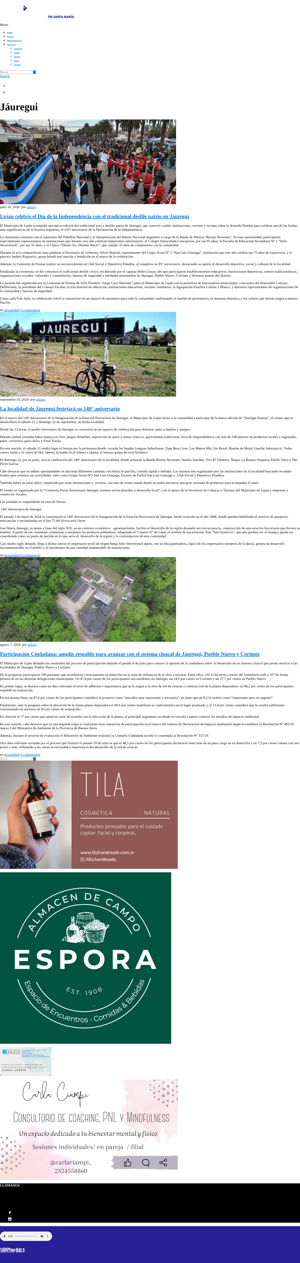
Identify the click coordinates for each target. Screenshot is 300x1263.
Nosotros (10, 37)
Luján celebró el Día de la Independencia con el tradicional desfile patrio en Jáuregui (94, 216)
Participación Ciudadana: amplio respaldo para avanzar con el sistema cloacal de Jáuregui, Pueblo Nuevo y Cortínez (130, 654)
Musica (16, 61)
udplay (31, 207)
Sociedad (17, 65)
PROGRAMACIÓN (14, 41)
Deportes (17, 57)
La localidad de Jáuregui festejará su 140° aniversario (60, 408)
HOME (9, 33)
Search (5, 76)
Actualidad (18, 49)
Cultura (17, 53)
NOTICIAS (11, 45)
